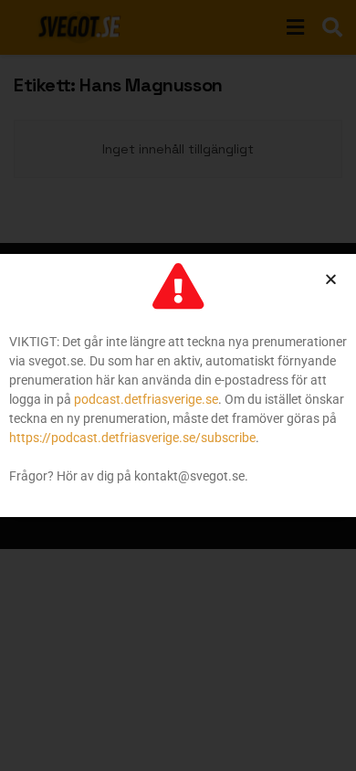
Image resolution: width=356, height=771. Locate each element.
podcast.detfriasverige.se (146, 399)
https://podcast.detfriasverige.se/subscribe (132, 437)
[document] (178, 385)
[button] (331, 279)
